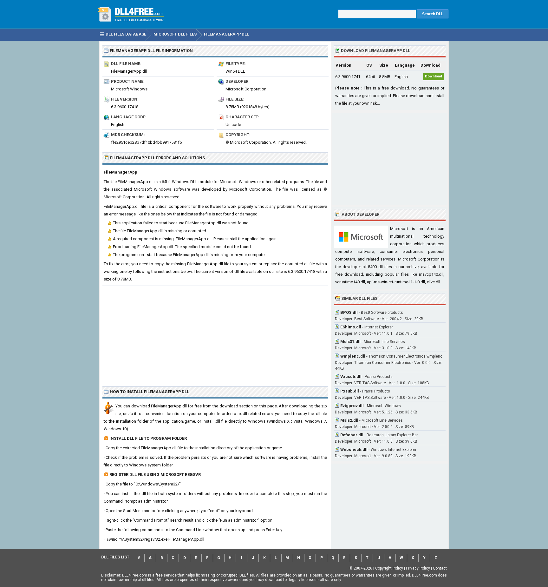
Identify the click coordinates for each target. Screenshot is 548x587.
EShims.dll (350, 327)
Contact (440, 568)
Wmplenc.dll (352, 356)
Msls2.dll (349, 420)
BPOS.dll (349, 312)
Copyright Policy (389, 568)
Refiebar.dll (351, 434)
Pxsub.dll (349, 391)
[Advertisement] (215, 333)
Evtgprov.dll (352, 405)
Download (433, 76)
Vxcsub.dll (351, 376)
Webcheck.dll (354, 449)
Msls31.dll (350, 341)
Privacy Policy (418, 568)
